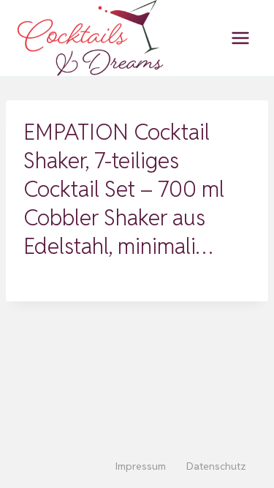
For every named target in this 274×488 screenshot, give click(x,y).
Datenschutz (216, 466)
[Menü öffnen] (240, 37)
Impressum (140, 466)
